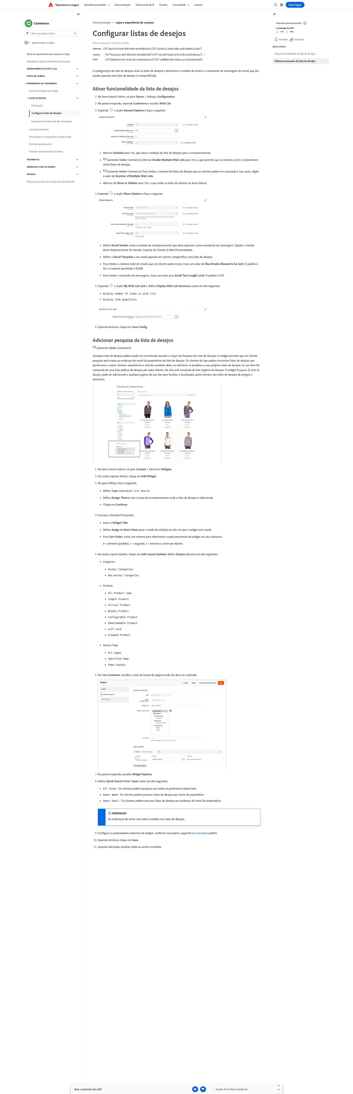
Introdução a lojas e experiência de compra (48, 61)
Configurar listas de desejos (47, 113)
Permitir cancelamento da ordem (46, 151)
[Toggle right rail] (274, 14)
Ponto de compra (36, 76)
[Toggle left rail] (78, 14)
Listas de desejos (37, 98)
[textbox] (51, 33)
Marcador (283, 39)
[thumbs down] (203, 1089)
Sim (282, 31)
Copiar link (299, 39)
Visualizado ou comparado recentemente (50, 136)
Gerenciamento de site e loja (42, 68)
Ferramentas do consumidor (42, 83)
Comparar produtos (39, 129)
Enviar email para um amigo (43, 90)
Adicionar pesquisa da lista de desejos (295, 61)
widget (174, 356)
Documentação (102, 22)
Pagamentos (33, 159)
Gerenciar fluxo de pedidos (41, 167)
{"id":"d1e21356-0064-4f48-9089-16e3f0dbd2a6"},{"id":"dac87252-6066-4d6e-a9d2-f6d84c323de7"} (152, 48)
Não (292, 31)
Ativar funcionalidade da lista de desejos (295, 53)
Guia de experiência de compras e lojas (48, 54)
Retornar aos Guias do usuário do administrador (51, 181)
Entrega (31, 174)
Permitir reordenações (40, 144)
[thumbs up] (195, 1089)
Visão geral (36, 105)
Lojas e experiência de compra (135, 22)
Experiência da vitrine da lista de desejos (51, 121)
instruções (202, 833)
